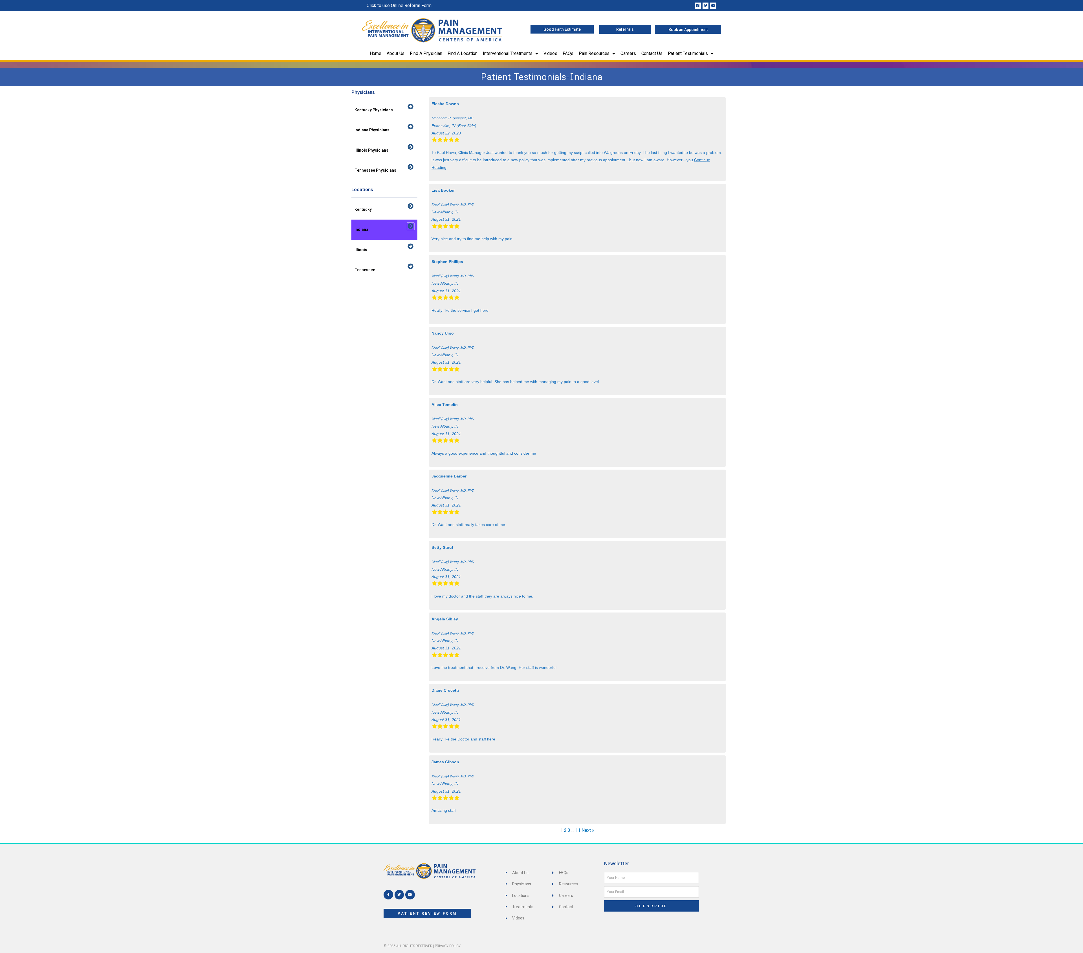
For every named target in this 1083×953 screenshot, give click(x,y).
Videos (550, 53)
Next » (588, 830)
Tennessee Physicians (375, 170)
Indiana (361, 229)
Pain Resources (594, 53)
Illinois (361, 249)
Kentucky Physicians (374, 110)
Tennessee (365, 269)
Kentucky (363, 209)
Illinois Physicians (371, 150)
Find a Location (463, 53)
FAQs (568, 53)
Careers (628, 53)
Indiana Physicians (372, 130)
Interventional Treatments (507, 53)
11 (577, 830)
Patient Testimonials (688, 53)
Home (376, 53)
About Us (395, 53)
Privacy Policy (448, 946)
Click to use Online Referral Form (399, 5)
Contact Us (651, 53)
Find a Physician (426, 53)
